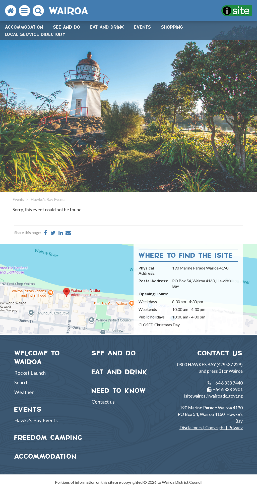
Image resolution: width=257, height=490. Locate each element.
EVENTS (28, 409)
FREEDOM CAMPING (48, 437)
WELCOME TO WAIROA (37, 357)
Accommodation (24, 27)
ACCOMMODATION (45, 456)
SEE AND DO (114, 353)
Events (142, 27)
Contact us (103, 402)
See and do (66, 27)
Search (21, 382)
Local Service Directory (35, 34)
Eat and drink (107, 27)
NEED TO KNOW (119, 390)
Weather (24, 392)
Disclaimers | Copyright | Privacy (211, 427)
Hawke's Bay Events (36, 420)
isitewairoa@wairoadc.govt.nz (213, 396)
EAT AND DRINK (120, 372)
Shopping (172, 27)
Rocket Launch (30, 373)
